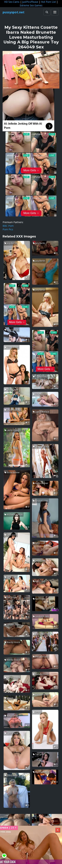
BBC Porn (8, 225)
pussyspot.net (13, 12)
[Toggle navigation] (55, 12)
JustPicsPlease (30, 1)
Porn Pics (8, 229)
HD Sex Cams (11, 1)
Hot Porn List (48, 1)
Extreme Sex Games (31, 5)
